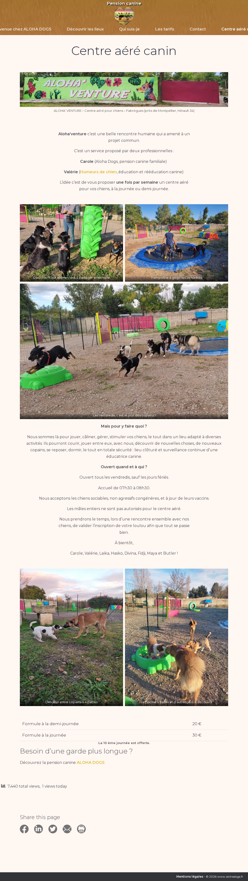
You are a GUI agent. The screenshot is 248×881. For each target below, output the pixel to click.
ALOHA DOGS (91, 762)
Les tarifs (164, 29)
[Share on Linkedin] (41, 833)
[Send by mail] (70, 833)
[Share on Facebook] (27, 833)
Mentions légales (189, 876)
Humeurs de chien (98, 172)
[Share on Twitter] (55, 833)
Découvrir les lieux (85, 29)
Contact (198, 29)
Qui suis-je (129, 29)
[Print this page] (83, 833)
